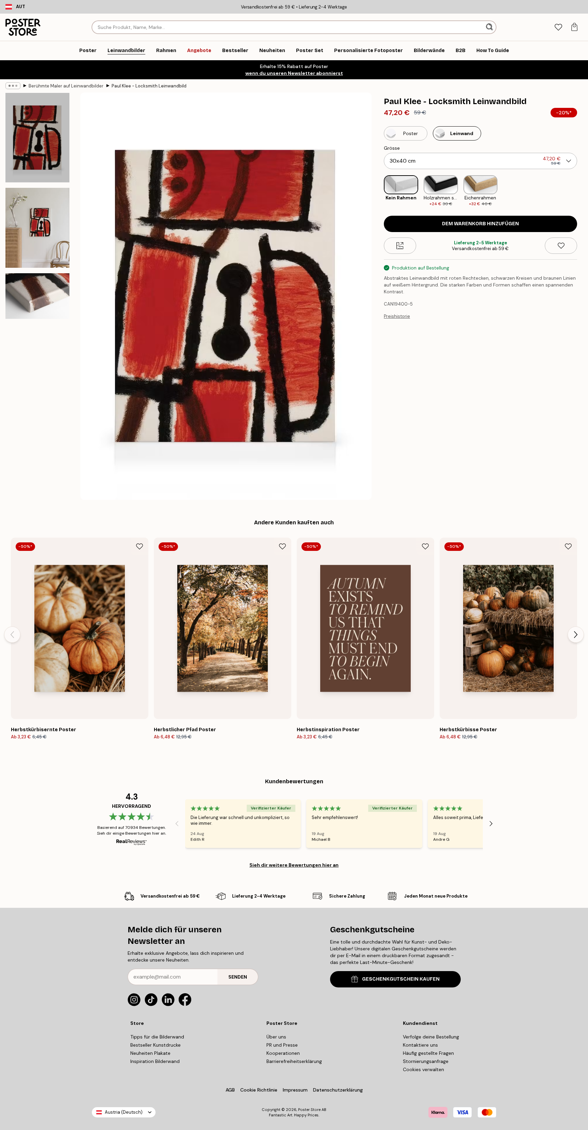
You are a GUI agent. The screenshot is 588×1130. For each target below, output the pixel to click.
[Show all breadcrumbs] (12, 85)
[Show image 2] (37, 228)
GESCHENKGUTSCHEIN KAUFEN (401, 979)
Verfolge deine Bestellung (431, 1037)
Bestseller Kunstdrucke (155, 1045)
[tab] (558, 27)
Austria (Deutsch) (124, 1112)
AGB (230, 1090)
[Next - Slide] (582, 191)
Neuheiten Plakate (150, 1053)
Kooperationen (283, 1053)
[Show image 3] (37, 296)
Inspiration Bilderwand (155, 1061)
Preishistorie (397, 316)
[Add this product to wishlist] (561, 246)
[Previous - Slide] (378, 191)
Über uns (276, 1037)
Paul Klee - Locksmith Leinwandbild (149, 86)
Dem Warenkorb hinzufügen (480, 224)
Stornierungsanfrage (425, 1061)
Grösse (392, 148)
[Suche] (490, 27)
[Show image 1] (37, 137)
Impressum (295, 1090)
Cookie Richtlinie (258, 1090)
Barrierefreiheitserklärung (294, 1061)
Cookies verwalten (423, 1069)
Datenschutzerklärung (338, 1090)
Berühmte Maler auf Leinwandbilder (66, 86)
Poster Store (309, 1109)
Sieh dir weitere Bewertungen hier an (294, 865)
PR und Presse (282, 1045)
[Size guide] (400, 246)
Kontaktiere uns (420, 1045)
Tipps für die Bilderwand (157, 1037)
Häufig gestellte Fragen (428, 1053)
